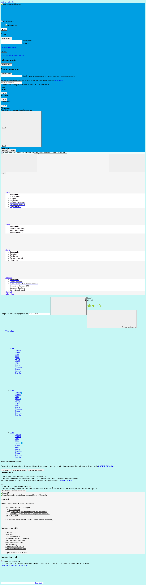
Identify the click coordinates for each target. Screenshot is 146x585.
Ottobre (17, 369)
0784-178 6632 (14, 510)
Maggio (17, 359)
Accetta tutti (36, 470)
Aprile (17, 357)
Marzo (17, 355)
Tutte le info (9, 331)
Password (25, 43)
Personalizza (6, 470)
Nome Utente (27, 41)
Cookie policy (10, 532)
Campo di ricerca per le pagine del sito (15, 314)
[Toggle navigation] (19, 163)
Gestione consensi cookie (14, 547)
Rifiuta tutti (19, 470)
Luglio (17, 363)
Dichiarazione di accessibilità (15, 540)
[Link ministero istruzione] (11, 4)
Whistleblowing (11, 545)
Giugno (17, 361)
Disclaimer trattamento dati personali (14, 565)
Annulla (4, 150)
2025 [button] (12, 391)
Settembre (18, 367)
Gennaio (18, 351)
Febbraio (18, 353)
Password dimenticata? (9, 47)
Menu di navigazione (129, 327)
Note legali (9, 534)
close (3, 173)
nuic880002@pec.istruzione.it (30, 514)
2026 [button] (12, 348)
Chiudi (4, 93)
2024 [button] (12, 433)
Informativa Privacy (12, 536)
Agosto (17, 365)
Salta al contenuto (7, 2)
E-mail (24, 76)
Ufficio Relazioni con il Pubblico (17, 538)
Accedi (4, 29)
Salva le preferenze (18, 491)
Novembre (18, 371)
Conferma (12, 150)
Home (89, 298)
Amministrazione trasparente (15, 549)
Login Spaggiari (59, 80)
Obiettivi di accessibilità (14, 543)
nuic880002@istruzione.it (29, 512)
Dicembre (18, 373)
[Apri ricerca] (127, 163)
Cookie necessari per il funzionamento (15, 486)
